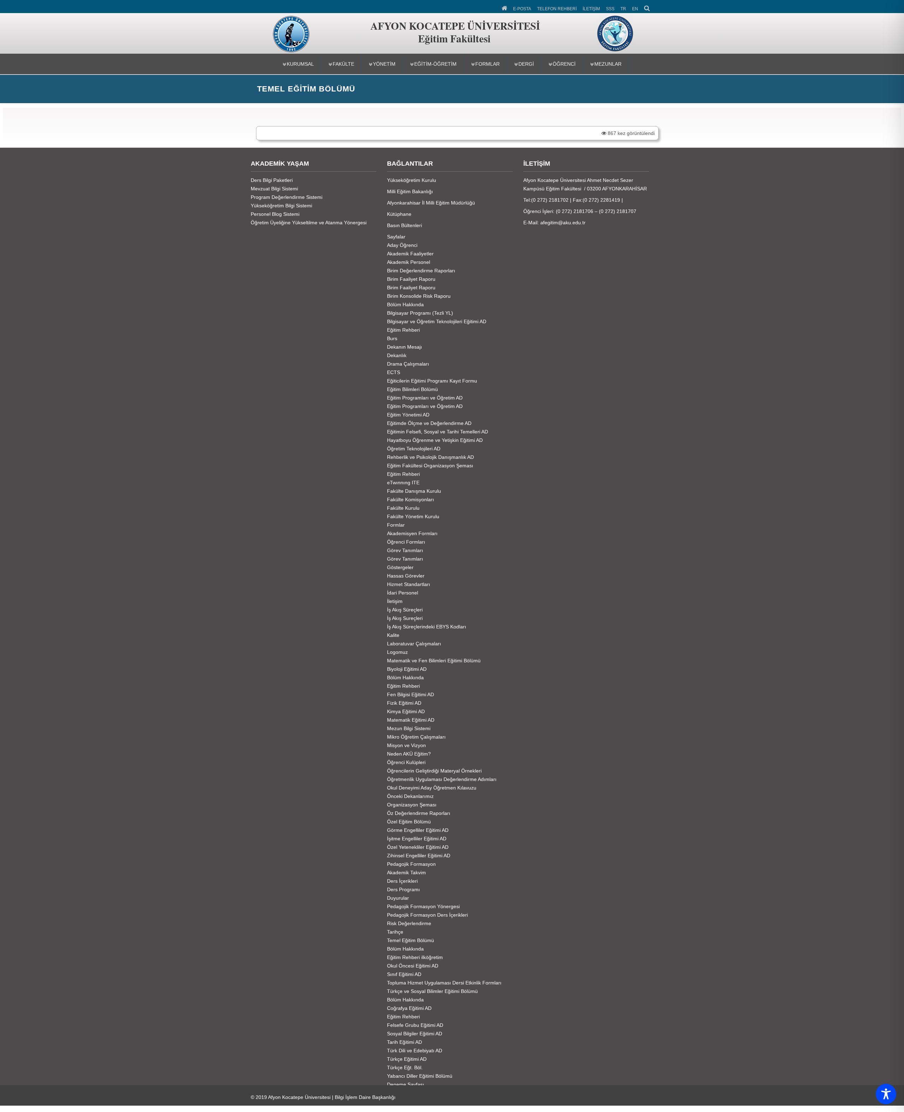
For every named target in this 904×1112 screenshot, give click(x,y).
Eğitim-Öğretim (435, 64)
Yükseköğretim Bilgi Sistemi (281, 205)
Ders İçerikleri (402, 881)
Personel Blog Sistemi (275, 214)
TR (623, 8)
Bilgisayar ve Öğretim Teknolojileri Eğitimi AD (436, 321)
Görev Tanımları (405, 550)
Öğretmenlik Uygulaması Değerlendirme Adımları (441, 779)
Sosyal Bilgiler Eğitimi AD (414, 1033)
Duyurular (398, 898)
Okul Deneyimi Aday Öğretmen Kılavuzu (431, 788)
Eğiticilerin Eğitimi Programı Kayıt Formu (432, 381)
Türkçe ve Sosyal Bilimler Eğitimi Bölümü (432, 991)
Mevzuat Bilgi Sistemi (274, 188)
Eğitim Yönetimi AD (408, 415)
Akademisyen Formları (412, 533)
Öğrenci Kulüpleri (406, 762)
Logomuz (397, 652)
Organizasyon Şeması (411, 805)
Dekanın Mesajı (404, 347)
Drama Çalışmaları (408, 364)
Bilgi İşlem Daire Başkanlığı (365, 1097)
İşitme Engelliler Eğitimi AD (416, 838)
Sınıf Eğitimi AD (404, 974)
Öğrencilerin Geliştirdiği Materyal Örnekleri (434, 771)
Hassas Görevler (405, 576)
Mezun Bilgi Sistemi (408, 728)
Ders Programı (403, 889)
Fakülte (343, 64)
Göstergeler (400, 567)
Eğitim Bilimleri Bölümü (412, 389)
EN (635, 8)
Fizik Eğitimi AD (404, 703)
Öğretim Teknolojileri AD (413, 448)
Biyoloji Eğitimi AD (407, 669)
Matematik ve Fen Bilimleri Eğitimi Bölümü (434, 660)
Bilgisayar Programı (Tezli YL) (420, 313)
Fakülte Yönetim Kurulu (413, 516)
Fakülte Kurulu (403, 508)
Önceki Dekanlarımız (410, 796)
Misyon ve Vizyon (406, 745)
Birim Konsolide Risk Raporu (419, 296)
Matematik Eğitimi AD (410, 720)
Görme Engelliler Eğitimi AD (417, 830)
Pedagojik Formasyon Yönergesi (423, 906)
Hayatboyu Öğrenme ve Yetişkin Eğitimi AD (435, 440)
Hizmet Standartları (408, 584)
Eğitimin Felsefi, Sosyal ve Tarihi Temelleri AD (437, 431)
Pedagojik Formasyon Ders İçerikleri (427, 915)
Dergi (526, 64)
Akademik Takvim (406, 872)
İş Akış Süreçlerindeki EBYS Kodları (426, 626)
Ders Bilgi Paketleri (272, 180)
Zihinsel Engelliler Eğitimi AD (418, 855)
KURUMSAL (300, 64)
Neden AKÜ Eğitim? (409, 754)
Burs (392, 338)
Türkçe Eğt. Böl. (405, 1067)
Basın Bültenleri (404, 225)
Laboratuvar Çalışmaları (414, 643)
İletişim (395, 601)
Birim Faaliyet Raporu (411, 279)
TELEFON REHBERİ (557, 8)
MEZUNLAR (608, 64)
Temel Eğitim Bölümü (410, 940)
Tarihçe (395, 932)
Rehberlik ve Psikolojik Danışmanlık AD (430, 457)
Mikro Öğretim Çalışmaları (416, 737)
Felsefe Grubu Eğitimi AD (415, 1025)
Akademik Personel (408, 262)
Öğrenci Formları (406, 542)
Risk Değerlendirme (409, 923)
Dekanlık (396, 355)
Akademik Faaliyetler (410, 253)
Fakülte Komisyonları (410, 499)
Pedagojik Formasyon (411, 864)
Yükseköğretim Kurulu (411, 180)
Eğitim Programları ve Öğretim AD (425, 398)
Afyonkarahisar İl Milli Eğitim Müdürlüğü (431, 203)
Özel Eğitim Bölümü (409, 821)
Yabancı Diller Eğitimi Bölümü (419, 1076)
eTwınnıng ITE (403, 482)
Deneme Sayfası (405, 1084)
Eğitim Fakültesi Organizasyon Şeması (430, 465)
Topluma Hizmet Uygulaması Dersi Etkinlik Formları (444, 983)
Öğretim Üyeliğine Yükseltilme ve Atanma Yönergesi (309, 222)
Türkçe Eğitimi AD (407, 1059)
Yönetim (384, 64)
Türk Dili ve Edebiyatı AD (414, 1050)
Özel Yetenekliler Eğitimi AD (417, 847)
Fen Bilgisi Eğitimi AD (410, 694)
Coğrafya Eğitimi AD (409, 1008)
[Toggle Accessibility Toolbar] (886, 1094)
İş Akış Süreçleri (405, 610)
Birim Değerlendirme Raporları (421, 270)
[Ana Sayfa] (505, 7)
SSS (610, 8)
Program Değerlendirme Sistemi (286, 197)
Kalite (393, 635)
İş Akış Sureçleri (405, 618)
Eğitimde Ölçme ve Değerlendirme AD (429, 423)
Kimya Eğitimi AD (406, 711)
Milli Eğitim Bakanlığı (410, 191)
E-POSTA (522, 8)
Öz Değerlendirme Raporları (418, 813)
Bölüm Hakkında (405, 304)
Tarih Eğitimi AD (404, 1042)
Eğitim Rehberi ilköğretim (415, 957)
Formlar (487, 64)
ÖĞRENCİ (564, 64)
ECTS (393, 372)
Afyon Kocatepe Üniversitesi (299, 1097)
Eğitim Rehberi (403, 330)
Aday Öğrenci (402, 245)
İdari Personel (402, 593)
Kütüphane (399, 214)
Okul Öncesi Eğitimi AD (412, 966)
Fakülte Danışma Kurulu (414, 491)
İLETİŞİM (591, 8)
